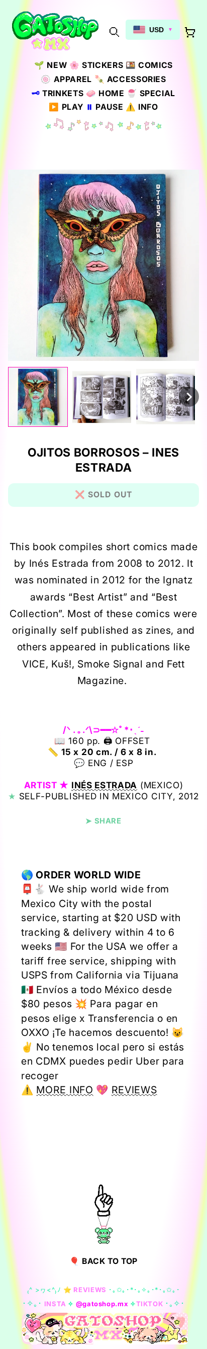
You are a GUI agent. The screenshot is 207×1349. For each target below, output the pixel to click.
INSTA (55, 1304)
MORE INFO (64, 1090)
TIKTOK (149, 1304)
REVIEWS (134, 1090)
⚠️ (142, 107)
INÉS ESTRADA (104, 785)
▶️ (66, 107)
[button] (114, 31)
